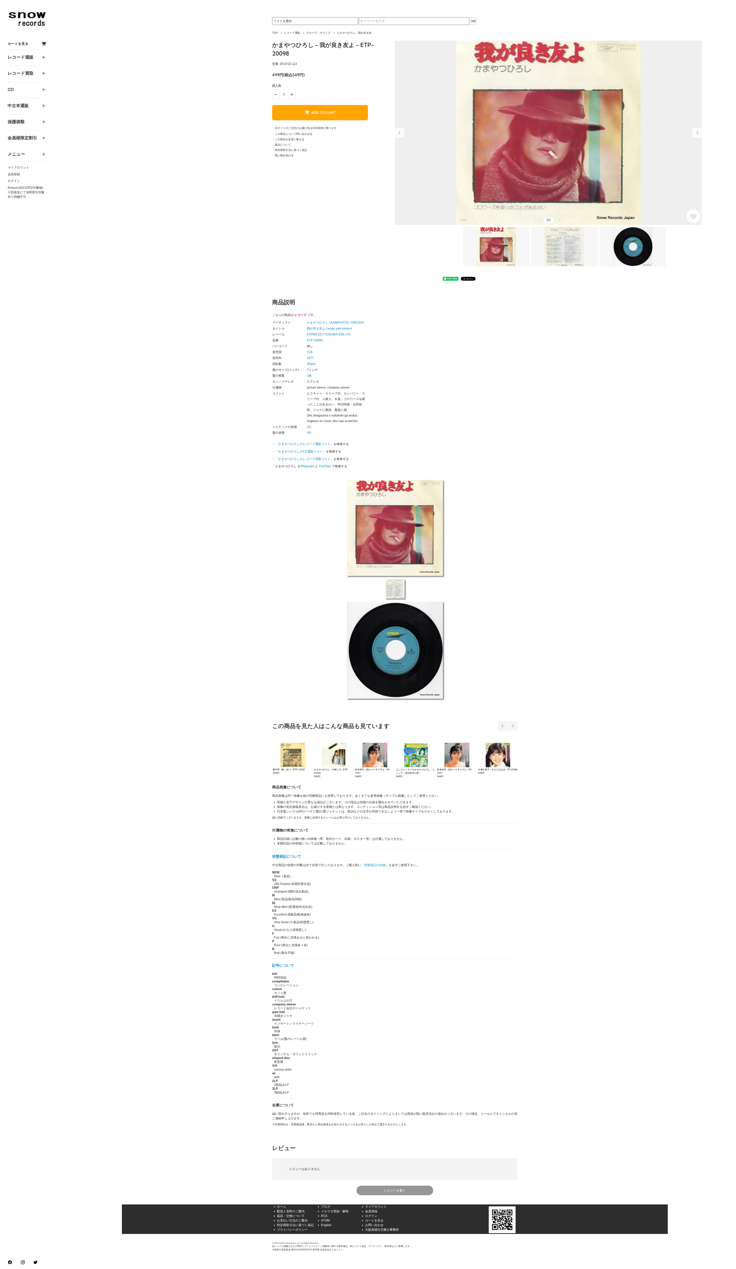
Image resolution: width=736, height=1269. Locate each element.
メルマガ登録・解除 (335, 1211)
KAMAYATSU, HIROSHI (347, 322)
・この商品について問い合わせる (292, 133)
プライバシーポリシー (292, 1229)
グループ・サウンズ (318, 32)
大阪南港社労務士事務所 (382, 1229)
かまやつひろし (317, 322)
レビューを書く (395, 1190)
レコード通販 (292, 32)
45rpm (311, 364)
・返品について (281, 144)
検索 (473, 21)
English (326, 1225)
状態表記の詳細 (375, 865)
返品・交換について (291, 1215)
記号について (283, 965)
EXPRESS (314, 334)
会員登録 (14, 174)
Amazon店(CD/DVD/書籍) (25, 187)
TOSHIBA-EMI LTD (337, 334)
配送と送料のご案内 (291, 1211)
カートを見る (18, 43)
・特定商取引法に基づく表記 (289, 150)
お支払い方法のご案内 (292, 1220)
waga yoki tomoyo (340, 328)
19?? (310, 358)
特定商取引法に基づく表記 (295, 1225)
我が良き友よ (316, 328)
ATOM (325, 1220)
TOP (275, 32)
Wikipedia (307, 466)
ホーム (281, 1206)
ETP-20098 (315, 340)
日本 (310, 352)
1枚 (309, 375)
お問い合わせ (374, 1225)
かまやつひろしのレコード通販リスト (304, 444)
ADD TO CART (323, 112)
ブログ (325, 1206)
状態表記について (286, 856)
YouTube (325, 466)
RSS (324, 1215)
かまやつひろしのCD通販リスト (300, 451)
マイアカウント (18, 167)
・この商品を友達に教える (288, 139)
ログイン (14, 181)
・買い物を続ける (283, 155)
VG (309, 427)
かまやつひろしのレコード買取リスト (304, 459)
